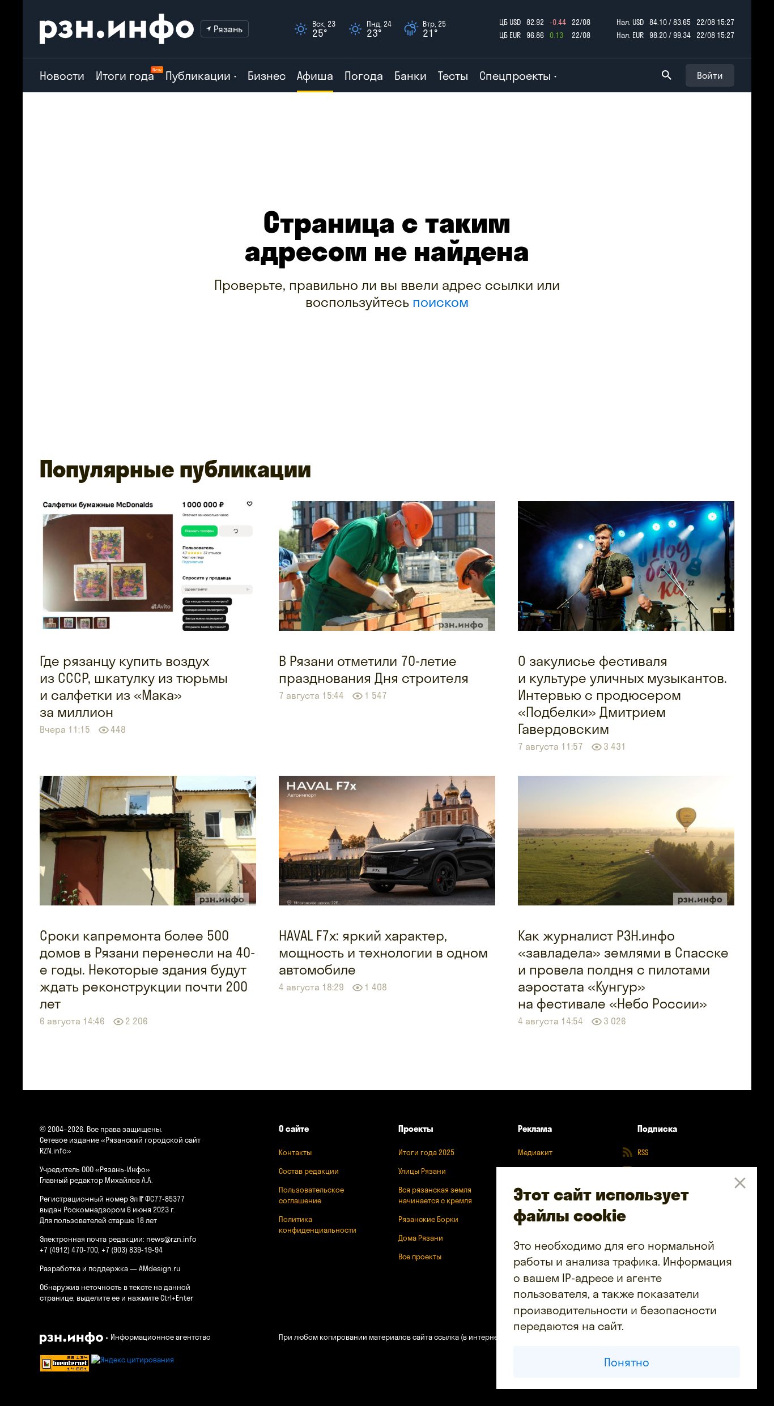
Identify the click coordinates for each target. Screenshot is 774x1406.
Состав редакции (309, 1171)
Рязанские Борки (428, 1219)
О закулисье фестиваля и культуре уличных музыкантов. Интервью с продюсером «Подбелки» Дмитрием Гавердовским (622, 694)
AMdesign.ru (160, 1268)
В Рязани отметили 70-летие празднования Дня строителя (374, 669)
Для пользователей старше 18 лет (98, 1220)
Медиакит (535, 1152)
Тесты (453, 76)
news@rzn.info (171, 1238)
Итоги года (125, 76)
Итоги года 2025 (426, 1152)
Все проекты (419, 1256)
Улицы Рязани (422, 1171)
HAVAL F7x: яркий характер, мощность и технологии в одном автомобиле (383, 952)
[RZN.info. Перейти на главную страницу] (117, 29)
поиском (440, 301)
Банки (410, 76)
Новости (62, 76)
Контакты (295, 1152)
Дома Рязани (420, 1237)
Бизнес (267, 76)
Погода (364, 76)
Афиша (315, 76)
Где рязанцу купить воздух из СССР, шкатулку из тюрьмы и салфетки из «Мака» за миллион (134, 686)
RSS (642, 1152)
